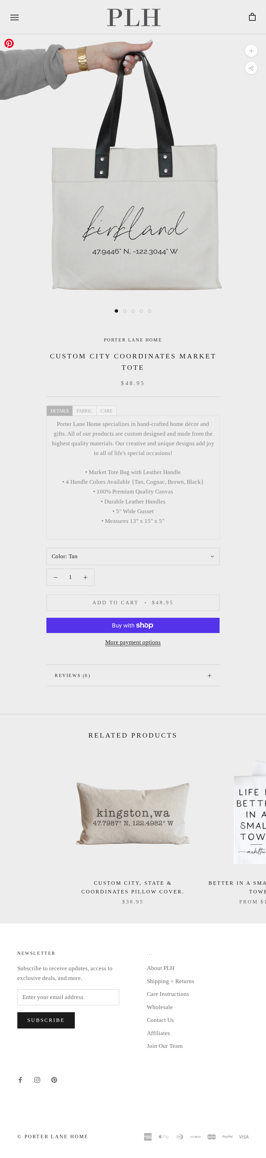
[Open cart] (252, 17)
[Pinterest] (54, 1080)
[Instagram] (37, 1080)
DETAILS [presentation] (60, 410)
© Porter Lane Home (52, 1136)
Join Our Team (165, 1046)
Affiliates (158, 1033)
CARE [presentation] (106, 410)
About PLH (160, 968)
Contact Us (160, 1020)
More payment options (133, 642)
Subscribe (46, 1020)
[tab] (59, 410)
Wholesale (160, 1007)
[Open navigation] (14, 17)
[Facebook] (20, 1080)
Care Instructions (168, 994)
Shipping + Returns (170, 981)
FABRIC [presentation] (84, 410)
